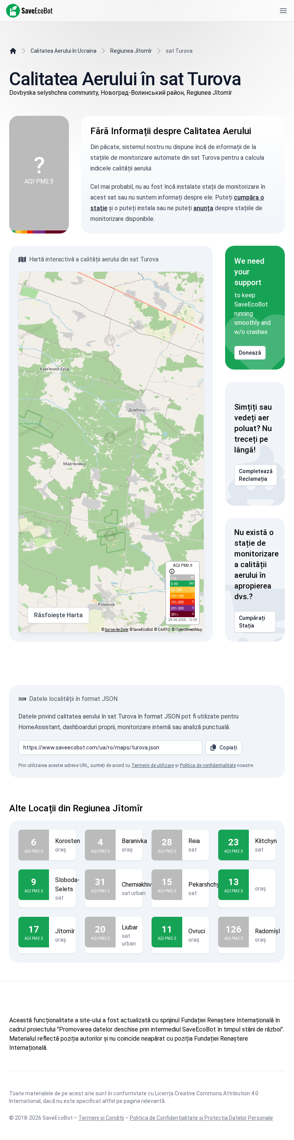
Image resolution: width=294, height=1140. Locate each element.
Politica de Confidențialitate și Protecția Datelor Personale (201, 1118)
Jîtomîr (65, 931)
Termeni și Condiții (101, 1118)
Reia (194, 841)
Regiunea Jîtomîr (131, 51)
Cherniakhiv (137, 884)
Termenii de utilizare (152, 765)
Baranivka (134, 841)
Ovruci (196, 931)
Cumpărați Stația (252, 622)
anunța (203, 208)
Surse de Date (116, 630)
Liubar (130, 927)
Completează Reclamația (256, 475)
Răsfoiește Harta (58, 615)
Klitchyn (266, 841)
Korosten (67, 841)
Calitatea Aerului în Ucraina (63, 51)
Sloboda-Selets (67, 884)
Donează (250, 353)
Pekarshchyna (207, 884)
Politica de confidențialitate (208, 765)
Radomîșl (267, 931)
